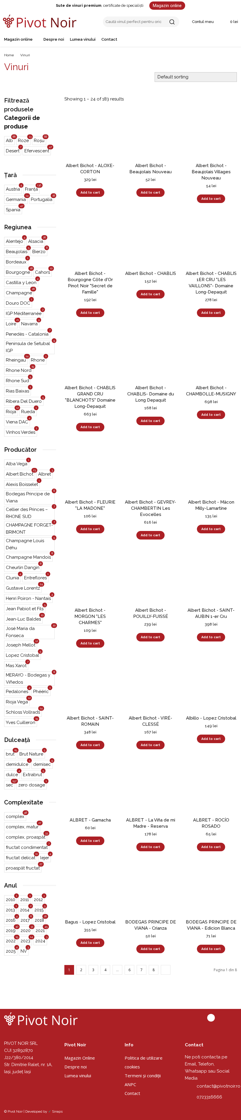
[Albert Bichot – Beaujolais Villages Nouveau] (211, 133)
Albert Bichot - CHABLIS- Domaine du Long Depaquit (150, 394)
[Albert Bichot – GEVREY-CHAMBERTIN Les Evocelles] (151, 469)
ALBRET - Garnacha (90, 820)
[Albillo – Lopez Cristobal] (211, 685)
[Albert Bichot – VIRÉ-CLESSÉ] (151, 685)
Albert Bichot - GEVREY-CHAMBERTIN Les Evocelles (150, 508)
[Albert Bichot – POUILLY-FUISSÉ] (151, 577)
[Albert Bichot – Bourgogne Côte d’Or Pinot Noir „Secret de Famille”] (90, 241)
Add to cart (90, 192)
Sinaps (57, 1111)
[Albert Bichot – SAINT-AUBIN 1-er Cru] (211, 577)
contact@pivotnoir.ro (218, 1086)
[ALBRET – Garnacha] (90, 787)
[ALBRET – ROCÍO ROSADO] (211, 787)
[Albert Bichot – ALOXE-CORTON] (90, 133)
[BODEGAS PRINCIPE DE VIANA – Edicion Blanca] (211, 889)
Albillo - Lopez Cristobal (211, 718)
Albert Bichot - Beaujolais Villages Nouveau (211, 172)
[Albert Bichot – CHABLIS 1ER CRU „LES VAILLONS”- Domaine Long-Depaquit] (211, 241)
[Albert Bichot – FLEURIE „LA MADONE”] (90, 469)
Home (9, 55)
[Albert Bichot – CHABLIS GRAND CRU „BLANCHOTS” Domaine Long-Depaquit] (90, 355)
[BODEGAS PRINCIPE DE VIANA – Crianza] (151, 889)
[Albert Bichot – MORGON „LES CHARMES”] (90, 577)
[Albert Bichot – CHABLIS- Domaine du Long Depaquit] (151, 355)
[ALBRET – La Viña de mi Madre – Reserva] (151, 787)
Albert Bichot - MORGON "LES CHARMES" (90, 616)
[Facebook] (211, 1018)
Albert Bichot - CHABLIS (150, 273)
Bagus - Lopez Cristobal (90, 922)
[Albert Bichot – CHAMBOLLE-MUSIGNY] (211, 355)
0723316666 (209, 1097)
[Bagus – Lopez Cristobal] (90, 889)
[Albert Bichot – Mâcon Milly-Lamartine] (211, 469)
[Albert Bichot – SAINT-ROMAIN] (90, 685)
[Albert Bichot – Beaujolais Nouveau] (151, 133)
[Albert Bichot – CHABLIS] (151, 241)
